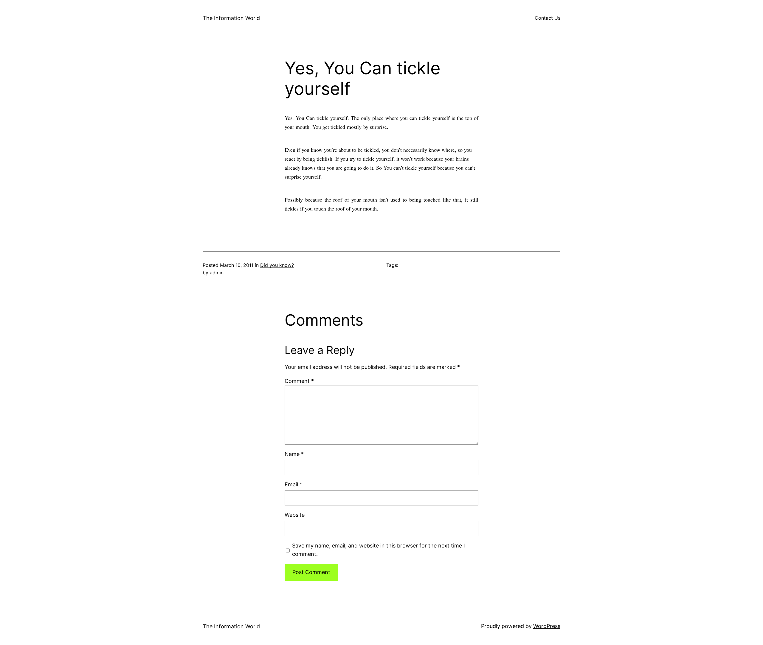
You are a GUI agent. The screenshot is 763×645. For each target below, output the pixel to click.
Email (293, 484)
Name (294, 454)
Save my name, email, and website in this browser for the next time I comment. (378, 549)
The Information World (231, 18)
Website (295, 515)
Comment (299, 381)
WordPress (546, 626)
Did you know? (277, 265)
